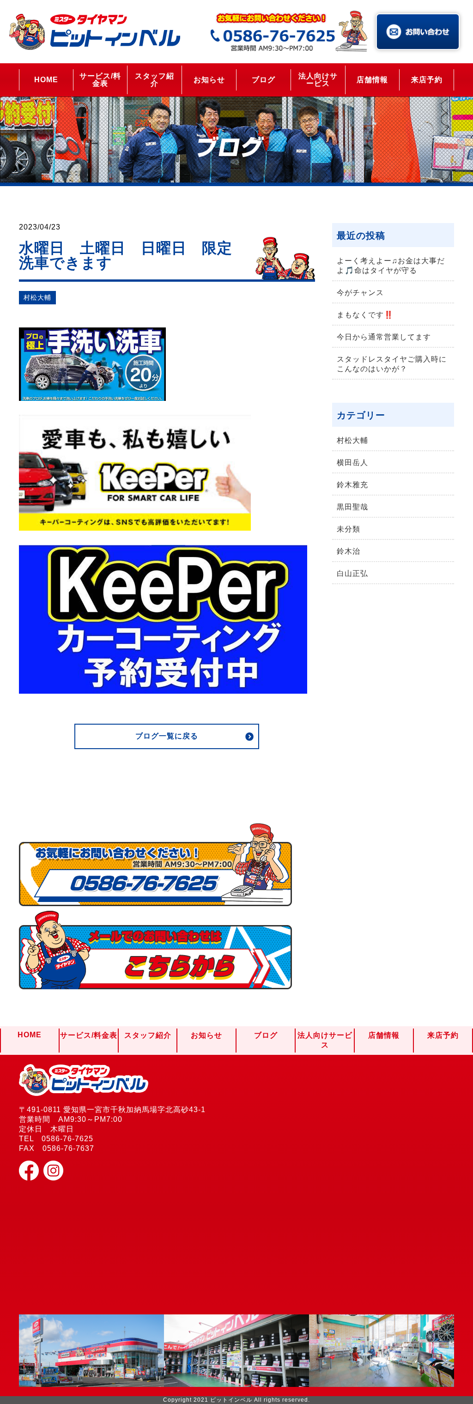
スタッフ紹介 (154, 79)
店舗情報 (372, 80)
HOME (46, 80)
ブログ (263, 80)
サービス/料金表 (100, 79)
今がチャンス (360, 293)
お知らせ (209, 80)
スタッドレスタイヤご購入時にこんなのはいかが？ (392, 364)
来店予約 (427, 80)
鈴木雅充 (352, 485)
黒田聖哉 (352, 507)
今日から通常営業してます (384, 337)
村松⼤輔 (37, 297)
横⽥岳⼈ (352, 462)
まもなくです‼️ (365, 315)
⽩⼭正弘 (352, 573)
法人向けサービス (318, 79)
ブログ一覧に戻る (166, 736)
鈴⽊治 (348, 551)
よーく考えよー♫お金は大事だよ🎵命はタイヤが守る (391, 265)
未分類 (348, 529)
